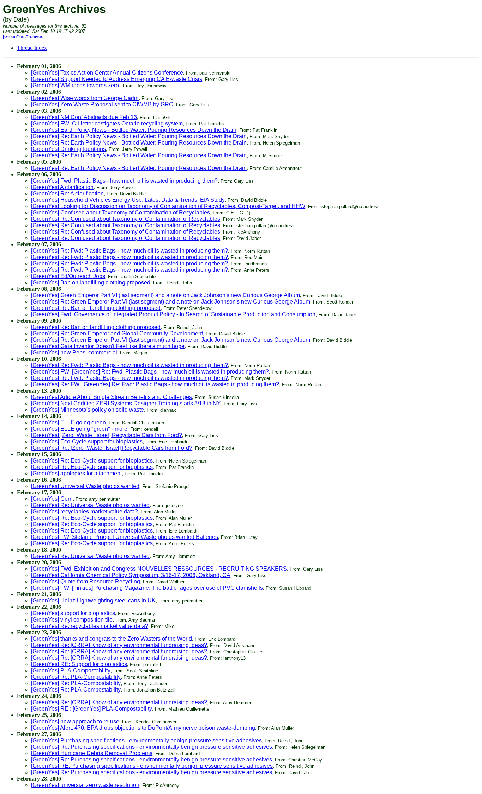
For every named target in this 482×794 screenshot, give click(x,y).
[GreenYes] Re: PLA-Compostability (76, 677)
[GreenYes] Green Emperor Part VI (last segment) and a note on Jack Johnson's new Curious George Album (165, 295)
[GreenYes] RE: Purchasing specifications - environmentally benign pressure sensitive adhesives (152, 766)
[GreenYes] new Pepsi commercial (74, 352)
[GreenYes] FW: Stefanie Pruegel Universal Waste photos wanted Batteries (124, 537)
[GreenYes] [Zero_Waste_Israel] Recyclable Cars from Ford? (106, 435)
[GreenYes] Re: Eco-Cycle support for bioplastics (92, 461)
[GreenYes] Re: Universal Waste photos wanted (90, 505)
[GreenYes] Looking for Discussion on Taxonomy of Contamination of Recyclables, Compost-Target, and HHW (168, 206)
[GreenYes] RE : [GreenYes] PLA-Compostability (91, 709)
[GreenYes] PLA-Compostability (70, 670)
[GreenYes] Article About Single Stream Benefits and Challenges (111, 397)
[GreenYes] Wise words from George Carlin (85, 98)
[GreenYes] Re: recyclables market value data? (89, 626)
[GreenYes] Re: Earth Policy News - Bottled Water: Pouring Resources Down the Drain (139, 136)
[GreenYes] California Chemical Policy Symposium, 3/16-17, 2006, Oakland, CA (130, 575)
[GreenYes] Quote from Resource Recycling (85, 581)
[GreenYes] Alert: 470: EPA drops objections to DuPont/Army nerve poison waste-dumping (143, 728)
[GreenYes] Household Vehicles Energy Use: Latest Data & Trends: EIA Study (128, 200)
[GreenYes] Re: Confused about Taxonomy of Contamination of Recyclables (125, 219)
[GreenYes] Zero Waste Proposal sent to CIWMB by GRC (102, 104)
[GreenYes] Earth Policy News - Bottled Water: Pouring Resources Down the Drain (133, 130)
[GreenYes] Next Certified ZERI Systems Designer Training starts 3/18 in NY (126, 403)
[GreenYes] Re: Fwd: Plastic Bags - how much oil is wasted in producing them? (129, 251)
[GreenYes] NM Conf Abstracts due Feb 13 (84, 117)
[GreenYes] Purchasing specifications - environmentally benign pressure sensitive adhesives (146, 740)
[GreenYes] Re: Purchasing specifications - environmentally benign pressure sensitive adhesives (151, 747)
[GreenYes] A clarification (62, 187)
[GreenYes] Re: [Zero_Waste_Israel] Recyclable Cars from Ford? (111, 448)
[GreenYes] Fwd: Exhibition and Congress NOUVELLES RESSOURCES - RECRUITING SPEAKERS (159, 569)
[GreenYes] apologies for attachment (76, 473)
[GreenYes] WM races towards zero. (75, 85)
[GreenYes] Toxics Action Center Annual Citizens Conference (107, 73)
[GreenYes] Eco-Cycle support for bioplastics (87, 442)
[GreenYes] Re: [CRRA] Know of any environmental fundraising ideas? (119, 645)
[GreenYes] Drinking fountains (68, 149)
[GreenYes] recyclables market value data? (84, 511)
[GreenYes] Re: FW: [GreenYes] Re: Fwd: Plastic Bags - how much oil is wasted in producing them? (155, 384)
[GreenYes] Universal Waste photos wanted (85, 486)
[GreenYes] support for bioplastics (73, 613)
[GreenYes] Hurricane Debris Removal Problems (91, 753)
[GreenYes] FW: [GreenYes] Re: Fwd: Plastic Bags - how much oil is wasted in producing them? (150, 372)
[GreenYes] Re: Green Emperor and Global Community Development (117, 333)
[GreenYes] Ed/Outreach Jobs (68, 276)
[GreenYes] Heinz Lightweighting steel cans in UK (93, 601)
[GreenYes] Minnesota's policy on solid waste (87, 410)
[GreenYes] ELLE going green (68, 422)
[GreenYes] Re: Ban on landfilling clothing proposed (96, 308)
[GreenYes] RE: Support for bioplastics (79, 664)
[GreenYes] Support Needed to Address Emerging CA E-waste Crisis (116, 79)
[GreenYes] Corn (52, 499)
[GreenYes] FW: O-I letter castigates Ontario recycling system (107, 123)
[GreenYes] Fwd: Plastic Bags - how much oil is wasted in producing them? (124, 181)
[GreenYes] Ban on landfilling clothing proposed (90, 283)
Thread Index (32, 48)
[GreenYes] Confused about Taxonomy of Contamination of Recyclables (120, 213)
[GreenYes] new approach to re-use (75, 721)
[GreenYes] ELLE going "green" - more (79, 429)
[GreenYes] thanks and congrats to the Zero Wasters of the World (111, 639)
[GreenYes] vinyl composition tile (72, 620)
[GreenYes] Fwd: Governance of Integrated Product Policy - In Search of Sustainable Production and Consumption (173, 314)
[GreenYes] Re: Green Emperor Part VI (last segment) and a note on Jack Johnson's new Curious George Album (170, 302)
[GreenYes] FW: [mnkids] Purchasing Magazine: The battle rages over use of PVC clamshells (147, 588)
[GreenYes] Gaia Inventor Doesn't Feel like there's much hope (108, 346)
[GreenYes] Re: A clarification (67, 193)
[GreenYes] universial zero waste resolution (85, 785)
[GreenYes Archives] (24, 36)
